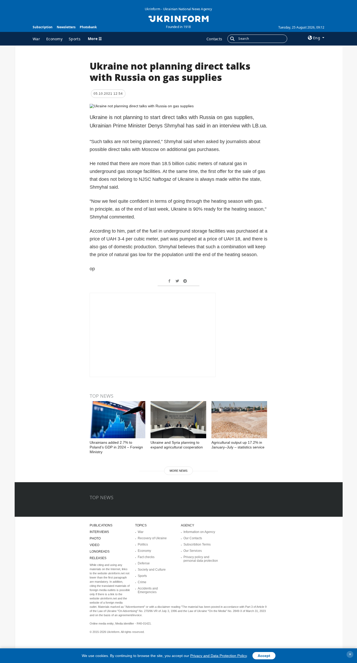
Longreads (100, 551)
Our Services (192, 551)
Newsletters (66, 27)
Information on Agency (199, 532)
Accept (264, 656)
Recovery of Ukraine (152, 538)
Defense (144, 563)
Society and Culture (152, 569)
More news (178, 470)
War (36, 38)
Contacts (214, 38)
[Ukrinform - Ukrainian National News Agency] (178, 18)
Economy (54, 38)
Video (94, 545)
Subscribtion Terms (197, 544)
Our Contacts (192, 538)
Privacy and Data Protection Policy (218, 656)
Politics (143, 544)
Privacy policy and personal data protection (200, 559)
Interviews (99, 532)
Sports (74, 38)
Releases (98, 558)
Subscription (43, 27)
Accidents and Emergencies (148, 590)
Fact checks (146, 557)
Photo (95, 538)
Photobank (88, 27)
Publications (101, 525)
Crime (142, 582)
